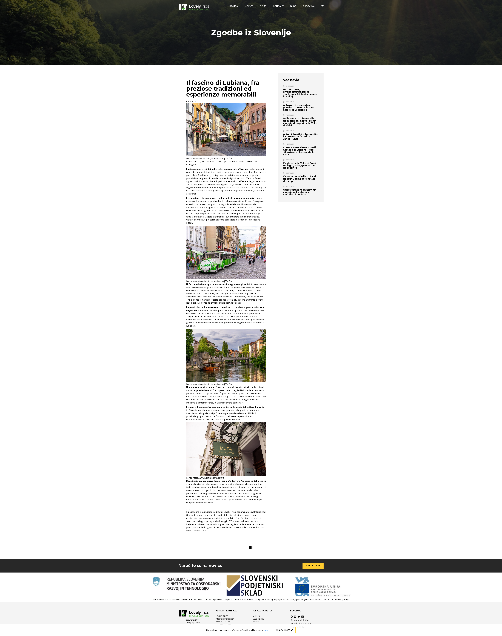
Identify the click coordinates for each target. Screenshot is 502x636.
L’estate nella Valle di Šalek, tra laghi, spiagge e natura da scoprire (300, 165)
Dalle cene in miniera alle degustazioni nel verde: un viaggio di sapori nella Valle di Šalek (300, 122)
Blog (293, 6)
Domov (233, 6)
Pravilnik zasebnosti (302, 623)
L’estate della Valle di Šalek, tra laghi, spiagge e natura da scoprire (300, 179)
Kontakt (278, 6)
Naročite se (313, 565)
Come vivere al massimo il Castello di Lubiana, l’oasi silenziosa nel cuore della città (299, 151)
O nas (263, 6)
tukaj (266, 630)
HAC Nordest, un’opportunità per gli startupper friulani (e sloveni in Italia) (300, 93)
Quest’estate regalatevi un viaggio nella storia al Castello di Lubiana (299, 192)
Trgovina (309, 6)
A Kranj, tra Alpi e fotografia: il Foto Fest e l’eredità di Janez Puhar (300, 136)
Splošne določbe (300, 620)
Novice (249, 6)
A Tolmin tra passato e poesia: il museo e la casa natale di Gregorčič (299, 107)
